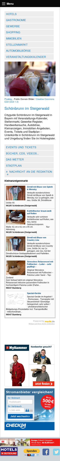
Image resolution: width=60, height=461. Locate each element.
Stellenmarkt (17, 45)
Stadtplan (14, 165)
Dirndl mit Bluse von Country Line (36, 238)
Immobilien (14, 38)
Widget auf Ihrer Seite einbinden (42, 324)
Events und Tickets (21, 147)
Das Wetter (15, 159)
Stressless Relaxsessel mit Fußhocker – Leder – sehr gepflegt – (40, 264)
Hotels (11, 14)
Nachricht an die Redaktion (29, 173)
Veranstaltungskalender (26, 57)
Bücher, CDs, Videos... (22, 153)
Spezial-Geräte (34, 293)
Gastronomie (16, 20)
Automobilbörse (18, 51)
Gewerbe (13, 26)
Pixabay (8, 99)
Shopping (13, 32)
